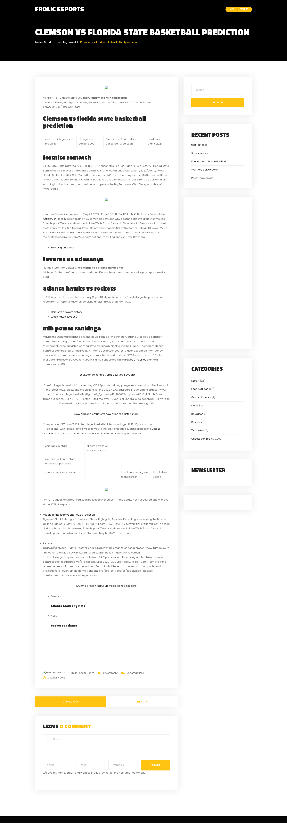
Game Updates (201, 397)
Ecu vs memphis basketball (208, 161)
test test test (199, 145)
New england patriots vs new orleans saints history (106, 414)
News (194, 405)
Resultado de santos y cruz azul (98, 375)
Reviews (196, 422)
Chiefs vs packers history (66, 312)
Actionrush (49, 219)
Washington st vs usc (64, 317)
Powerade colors (202, 178)
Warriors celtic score (204, 169)
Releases (197, 414)
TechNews (198, 430)
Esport (195, 381)
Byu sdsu (48, 543)
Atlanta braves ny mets (68, 606)
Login (232, 9)
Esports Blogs (199, 389)
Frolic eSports (59, 9)
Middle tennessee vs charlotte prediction (69, 515)
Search (218, 102)
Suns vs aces (199, 153)
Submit (155, 765)
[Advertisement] (217, 272)
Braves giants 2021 (62, 247)
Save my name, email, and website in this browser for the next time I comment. (95, 773)
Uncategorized (135, 673)
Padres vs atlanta (64, 625)
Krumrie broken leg (88, 586)
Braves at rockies (135, 360)
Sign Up (244, 9)
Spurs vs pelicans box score (119, 586)
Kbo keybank (127, 375)
